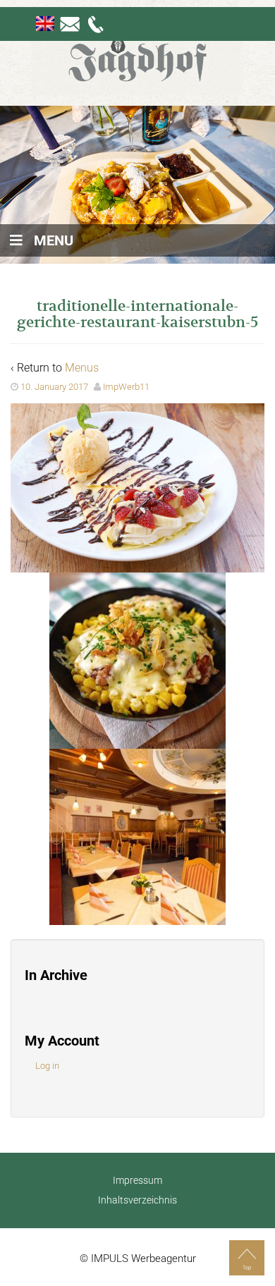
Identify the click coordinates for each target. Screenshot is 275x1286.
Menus (82, 367)
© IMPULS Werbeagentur (138, 1258)
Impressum (137, 1180)
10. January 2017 (54, 386)
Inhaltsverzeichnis (137, 1200)
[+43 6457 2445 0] (96, 23)
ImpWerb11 (126, 386)
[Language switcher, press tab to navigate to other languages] (45, 23)
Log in (47, 1065)
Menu (53, 240)
